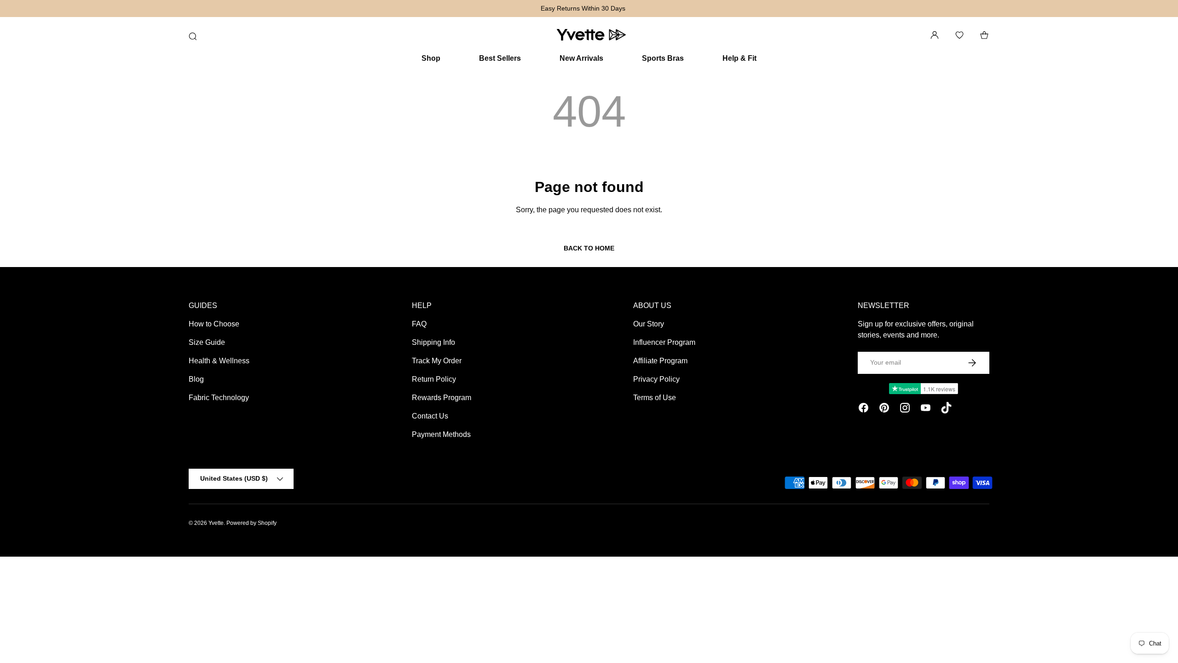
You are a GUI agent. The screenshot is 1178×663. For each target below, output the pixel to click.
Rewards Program (441, 397)
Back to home (589, 248)
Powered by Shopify (251, 523)
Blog (196, 379)
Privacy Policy (656, 379)
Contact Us (430, 416)
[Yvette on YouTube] (925, 409)
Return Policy (434, 379)
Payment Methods (441, 434)
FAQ (419, 324)
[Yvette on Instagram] (905, 409)
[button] (984, 35)
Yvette (216, 523)
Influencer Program (664, 342)
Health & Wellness (219, 361)
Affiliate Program (660, 361)
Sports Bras (663, 58)
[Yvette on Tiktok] (946, 409)
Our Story (648, 324)
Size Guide (207, 342)
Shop (431, 58)
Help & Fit (739, 58)
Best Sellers (500, 58)
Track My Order (437, 361)
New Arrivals (581, 58)
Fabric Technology (219, 397)
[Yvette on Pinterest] (884, 409)
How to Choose (214, 324)
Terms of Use (654, 397)
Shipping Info (433, 342)
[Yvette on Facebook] (863, 409)
